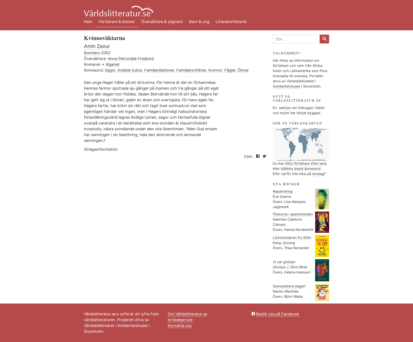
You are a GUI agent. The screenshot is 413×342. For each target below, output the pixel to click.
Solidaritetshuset (287, 86)
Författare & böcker (117, 21)
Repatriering (283, 191)
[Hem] (203, 8)
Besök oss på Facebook (277, 314)
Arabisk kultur (129, 70)
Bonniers (92, 53)
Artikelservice (180, 319)
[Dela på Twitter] (263, 156)
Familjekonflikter (191, 70)
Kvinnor (215, 70)
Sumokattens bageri (289, 286)
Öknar (243, 70)
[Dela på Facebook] (256, 156)
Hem (88, 21)
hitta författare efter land (305, 163)
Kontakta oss (180, 325)
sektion (284, 108)
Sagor (110, 70)
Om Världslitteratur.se (187, 314)
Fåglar (230, 70)
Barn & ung (199, 21)
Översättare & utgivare (162, 21)
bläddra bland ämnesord (301, 168)
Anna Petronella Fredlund (131, 58)
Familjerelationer (159, 70)
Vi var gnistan (284, 262)
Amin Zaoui (96, 46)
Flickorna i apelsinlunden (293, 214)
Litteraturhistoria (231, 21)
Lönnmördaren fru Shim (292, 237)
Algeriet (113, 64)
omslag (318, 174)
